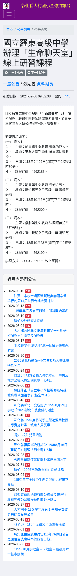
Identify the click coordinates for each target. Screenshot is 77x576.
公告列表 (23, 29)
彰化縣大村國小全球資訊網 (45, 6)
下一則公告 (38, 72)
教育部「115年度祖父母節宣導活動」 (41, 524)
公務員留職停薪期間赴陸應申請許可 (40, 460)
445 (67, 96)
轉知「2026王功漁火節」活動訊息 (39, 470)
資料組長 (45, 84)
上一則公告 (15, 72)
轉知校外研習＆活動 (29, 321)
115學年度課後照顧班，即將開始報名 (41, 311)
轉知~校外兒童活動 (28, 435)
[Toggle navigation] (9, 14)
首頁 (9, 29)
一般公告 (11, 84)
